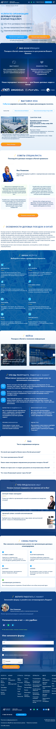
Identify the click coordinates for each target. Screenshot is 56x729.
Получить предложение (11, 667)
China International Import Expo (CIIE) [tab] (43, 110)
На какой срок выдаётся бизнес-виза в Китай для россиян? (20, 452)
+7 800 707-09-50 (40, 2)
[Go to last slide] (2, 355)
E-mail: (4, 646)
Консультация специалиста (39, 37)
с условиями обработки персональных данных (16, 655)
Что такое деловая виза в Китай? (12, 457)
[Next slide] (54, 355)
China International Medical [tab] (21, 110)
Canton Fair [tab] (6, 110)
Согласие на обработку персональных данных (13, 723)
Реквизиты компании (32, 723)
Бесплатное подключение (17, 37)
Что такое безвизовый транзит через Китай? (16, 473)
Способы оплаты (5, 725)
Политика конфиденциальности (9, 720)
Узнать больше (11, 144)
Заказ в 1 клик (48, 2)
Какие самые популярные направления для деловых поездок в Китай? (24, 462)
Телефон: (5, 640)
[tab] (26, 78)
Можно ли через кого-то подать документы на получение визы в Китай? (25, 468)
